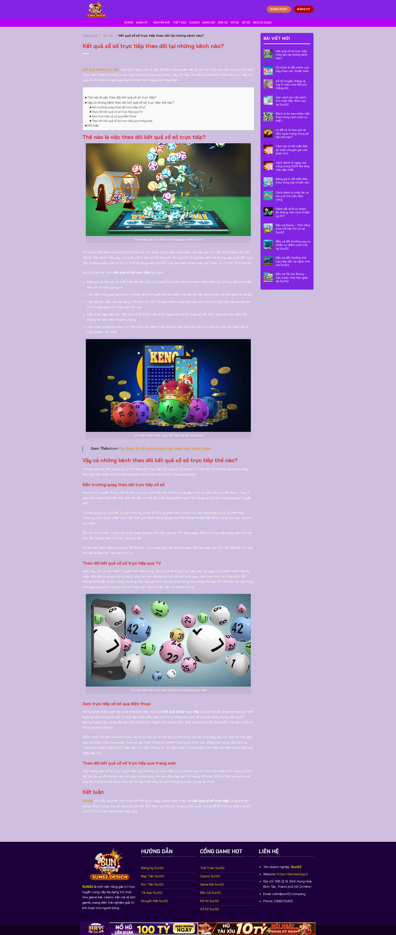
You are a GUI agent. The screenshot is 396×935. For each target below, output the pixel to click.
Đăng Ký (142, 22)
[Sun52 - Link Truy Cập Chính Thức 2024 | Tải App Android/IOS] (97, 9)
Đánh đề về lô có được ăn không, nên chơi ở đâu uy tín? (293, 212)
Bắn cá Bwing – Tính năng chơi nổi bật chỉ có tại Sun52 (293, 228)
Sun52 (128, 22)
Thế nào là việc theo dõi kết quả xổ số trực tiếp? (122, 97)
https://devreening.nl (292, 874)
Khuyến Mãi (161, 22)
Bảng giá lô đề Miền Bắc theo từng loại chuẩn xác (292, 180)
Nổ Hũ (235, 22)
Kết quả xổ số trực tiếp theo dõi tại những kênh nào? (292, 54)
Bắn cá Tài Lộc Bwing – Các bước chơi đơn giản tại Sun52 (292, 278)
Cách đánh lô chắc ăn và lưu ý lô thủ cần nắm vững (292, 196)
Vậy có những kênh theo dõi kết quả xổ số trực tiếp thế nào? (130, 103)
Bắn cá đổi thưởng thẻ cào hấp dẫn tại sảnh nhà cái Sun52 (293, 261)
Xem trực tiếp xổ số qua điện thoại (114, 116)
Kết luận (93, 125)
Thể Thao (179, 22)
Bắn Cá (223, 22)
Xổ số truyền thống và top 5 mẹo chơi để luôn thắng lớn (291, 84)
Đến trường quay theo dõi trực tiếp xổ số (118, 107)
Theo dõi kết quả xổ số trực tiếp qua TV (117, 112)
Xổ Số (246, 22)
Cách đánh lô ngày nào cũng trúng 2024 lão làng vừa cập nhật (292, 166)
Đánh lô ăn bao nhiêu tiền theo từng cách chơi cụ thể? (293, 117)
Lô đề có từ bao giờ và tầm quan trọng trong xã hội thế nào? (292, 133)
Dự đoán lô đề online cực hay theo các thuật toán (165, 448)
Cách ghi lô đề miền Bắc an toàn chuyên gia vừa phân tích (292, 150)
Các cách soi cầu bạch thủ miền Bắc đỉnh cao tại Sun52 (291, 101)
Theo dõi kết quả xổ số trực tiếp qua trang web (122, 121)
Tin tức (108, 35)
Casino (194, 22)
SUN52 (87, 886)
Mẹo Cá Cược (262, 22)
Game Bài (208, 22)
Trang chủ (90, 35)
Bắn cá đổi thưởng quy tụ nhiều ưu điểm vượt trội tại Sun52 (293, 245)
